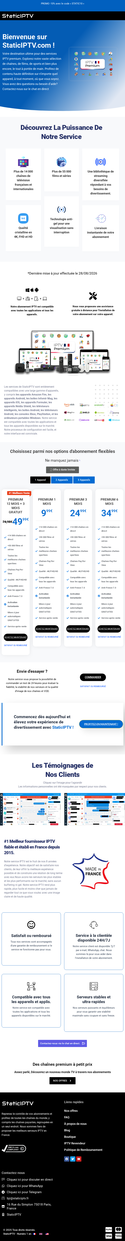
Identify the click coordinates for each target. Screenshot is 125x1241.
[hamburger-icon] (119, 15)
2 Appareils (62, 479)
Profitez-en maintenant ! (101, 724)
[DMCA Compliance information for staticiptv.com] (28, 1148)
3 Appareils (84, 479)
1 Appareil (40, 479)
